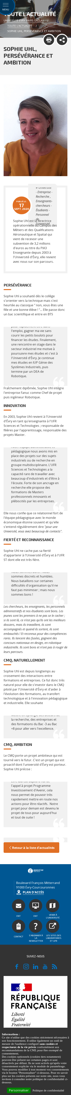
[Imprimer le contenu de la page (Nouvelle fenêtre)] (49, 40)
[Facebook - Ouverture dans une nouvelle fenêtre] (17, 968)
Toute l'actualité (19, 26)
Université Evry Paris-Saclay (24, 20)
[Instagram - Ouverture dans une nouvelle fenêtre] (26, 968)
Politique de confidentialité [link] (48, 1090)
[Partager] (62, 40)
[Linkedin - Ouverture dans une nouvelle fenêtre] (35, 968)
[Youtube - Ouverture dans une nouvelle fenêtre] (45, 968)
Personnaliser (19, 1090)
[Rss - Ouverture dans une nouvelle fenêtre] (54, 968)
